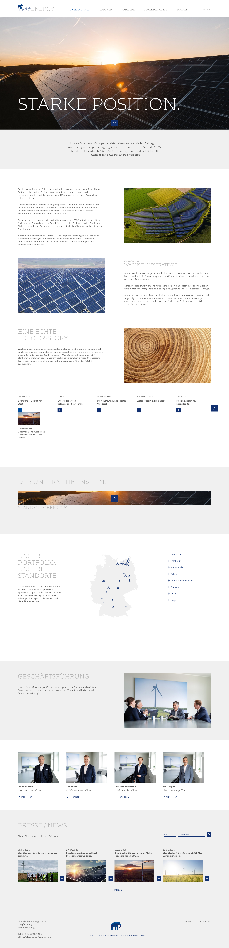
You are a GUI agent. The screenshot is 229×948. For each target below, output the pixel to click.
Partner (106, 9)
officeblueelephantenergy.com (34, 937)
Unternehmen (80, 9)
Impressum (188, 922)
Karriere (128, 9)
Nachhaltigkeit (155, 9)
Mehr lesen (26, 796)
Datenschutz (203, 922)
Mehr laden (116, 890)
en (208, 9)
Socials (182, 9)
